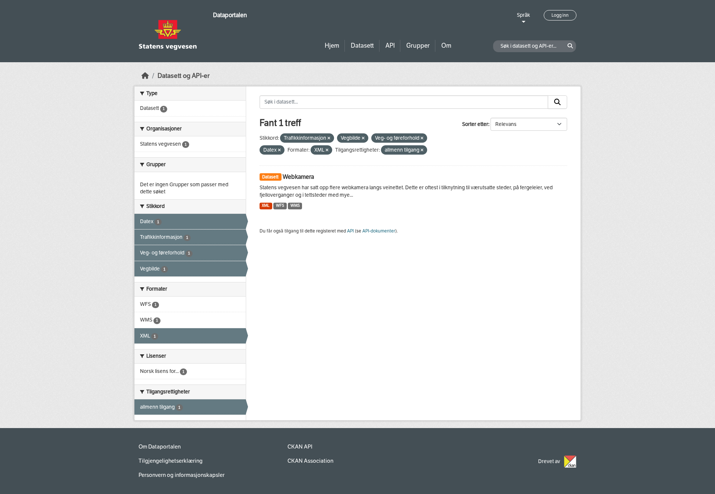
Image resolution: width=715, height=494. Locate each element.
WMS (295, 205)
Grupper (418, 46)
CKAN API (299, 446)
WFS (280, 205)
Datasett (362, 46)
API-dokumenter (378, 231)
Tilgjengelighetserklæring (171, 460)
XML (266, 205)
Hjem (332, 46)
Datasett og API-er (184, 76)
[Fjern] (328, 138)
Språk (523, 15)
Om (446, 46)
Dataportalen (230, 15)
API (390, 46)
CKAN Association (310, 460)
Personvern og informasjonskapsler (182, 475)
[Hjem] (145, 76)
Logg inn (560, 15)
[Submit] (557, 102)
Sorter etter (475, 124)
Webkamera (298, 176)
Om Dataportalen (160, 446)
